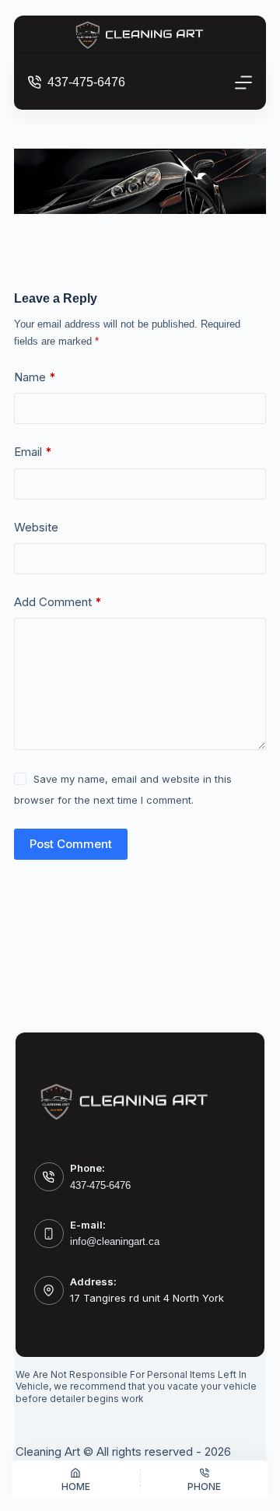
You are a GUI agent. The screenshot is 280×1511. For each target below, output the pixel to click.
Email (33, 451)
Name (35, 377)
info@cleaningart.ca (114, 1241)
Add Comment (58, 601)
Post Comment (71, 843)
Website (36, 527)
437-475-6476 (86, 82)
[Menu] (243, 82)
